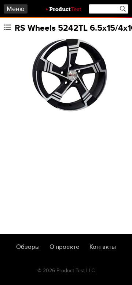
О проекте (65, 247)
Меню (16, 9)
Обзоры (28, 247)
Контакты (102, 247)
